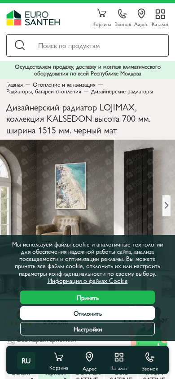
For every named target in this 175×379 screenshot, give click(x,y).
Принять (88, 297)
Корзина (101, 23)
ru (26, 360)
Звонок (123, 23)
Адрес (141, 23)
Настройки (88, 328)
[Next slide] (166, 205)
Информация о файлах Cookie (88, 280)
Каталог (160, 23)
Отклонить (88, 312)
